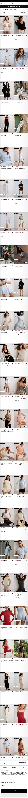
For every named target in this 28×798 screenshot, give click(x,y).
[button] (10, 65)
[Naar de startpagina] (14, 3)
